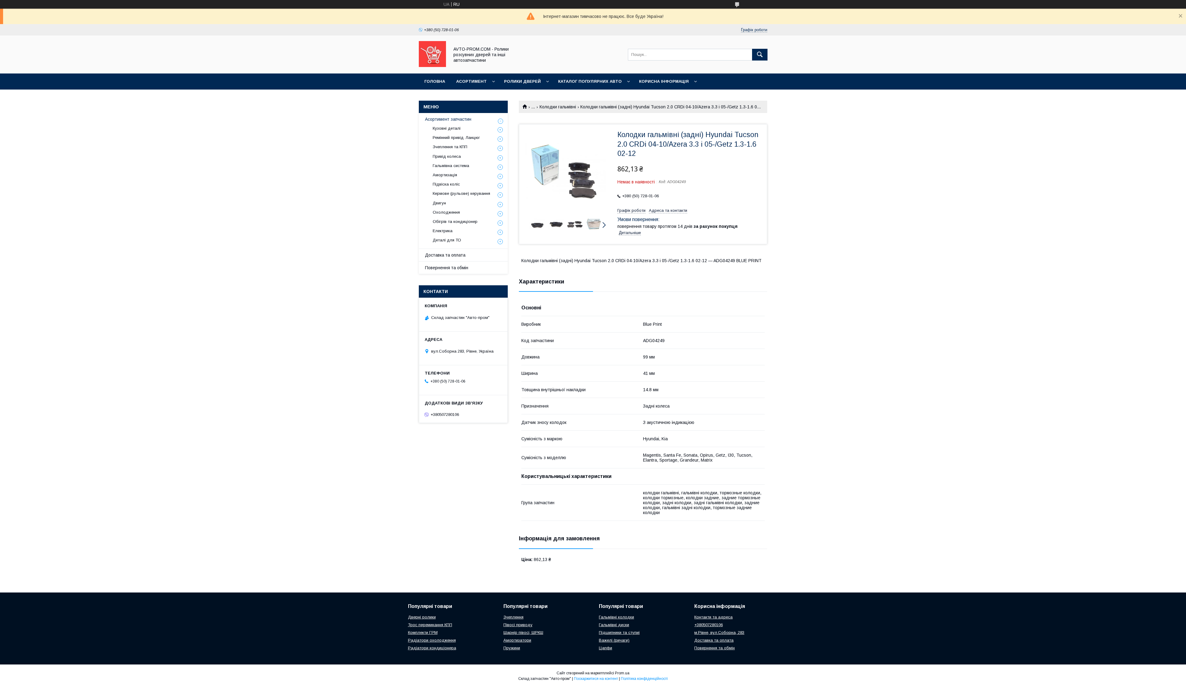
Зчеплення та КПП (450, 147)
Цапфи (605, 648)
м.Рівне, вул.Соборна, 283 (719, 632)
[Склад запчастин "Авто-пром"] (432, 65)
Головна (434, 81)
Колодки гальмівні (558, 106)
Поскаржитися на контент (596, 679)
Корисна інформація (664, 81)
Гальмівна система (451, 165)
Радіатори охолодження (432, 640)
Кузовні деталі (447, 128)
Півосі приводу (517, 624)
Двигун (439, 203)
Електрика (442, 230)
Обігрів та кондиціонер (455, 221)
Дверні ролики (422, 617)
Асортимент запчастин (448, 119)
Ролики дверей (522, 81)
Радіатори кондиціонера (432, 648)
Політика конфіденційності (644, 679)
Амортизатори (517, 640)
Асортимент (471, 81)
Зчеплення (513, 617)
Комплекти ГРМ (423, 632)
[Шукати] (760, 55)
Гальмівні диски (614, 624)
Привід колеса (447, 156)
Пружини (511, 648)
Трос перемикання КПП (430, 624)
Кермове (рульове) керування (461, 193)
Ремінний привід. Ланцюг (456, 137)
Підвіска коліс (446, 184)
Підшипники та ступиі (619, 632)
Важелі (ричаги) (614, 640)
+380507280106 (708, 624)
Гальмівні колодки (616, 617)
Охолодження (446, 212)
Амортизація (445, 175)
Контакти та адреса (713, 617)
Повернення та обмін (446, 267)
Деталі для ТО (447, 240)
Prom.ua (622, 673)
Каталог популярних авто (590, 81)
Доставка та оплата (445, 255)
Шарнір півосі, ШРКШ (523, 632)
